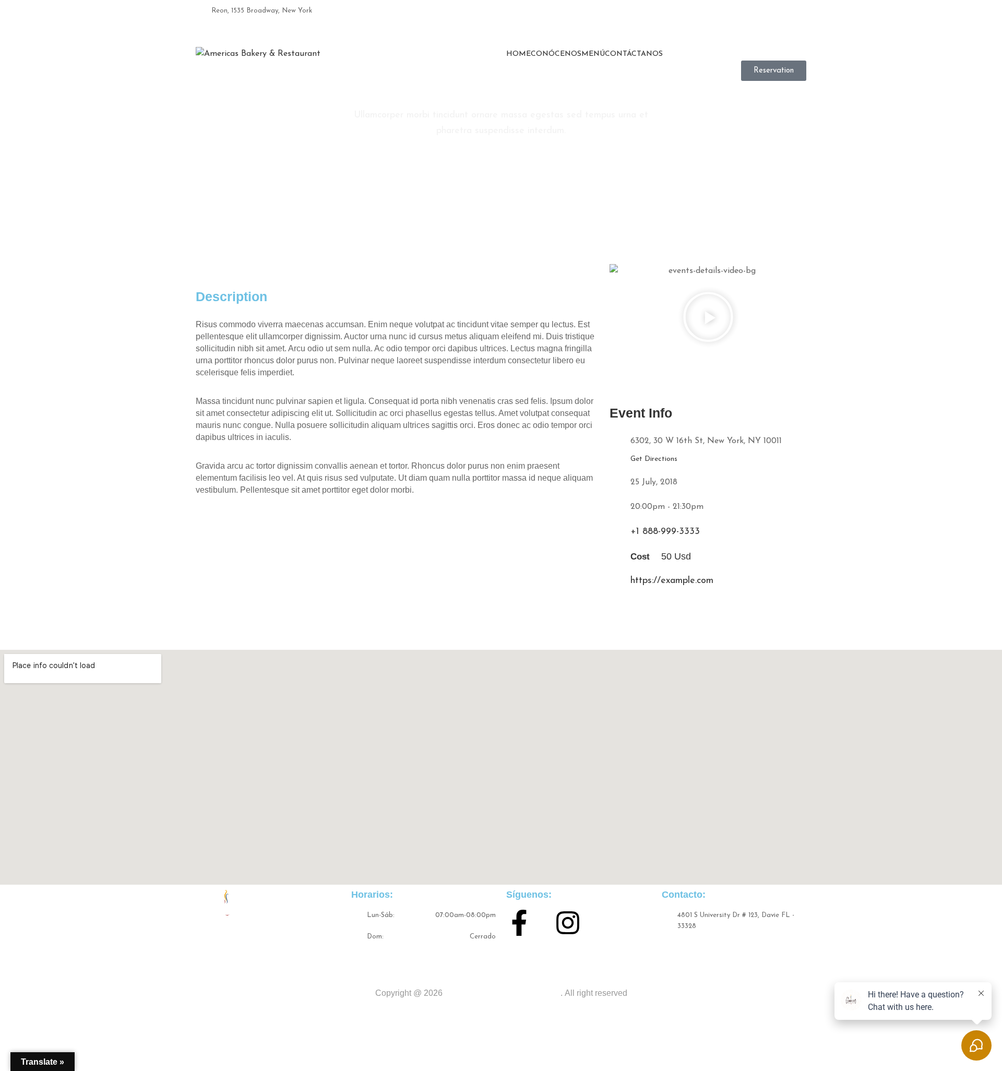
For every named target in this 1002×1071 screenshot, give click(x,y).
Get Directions (654, 459)
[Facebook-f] (519, 923)
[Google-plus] (548, 18)
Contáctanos (634, 54)
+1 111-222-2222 (233, 22)
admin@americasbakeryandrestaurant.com (745, 970)
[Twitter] (577, 18)
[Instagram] (605, 18)
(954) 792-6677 (700, 948)
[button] (708, 319)
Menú (593, 54)
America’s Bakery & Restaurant (502, 993)
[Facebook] (519, 18)
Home (518, 54)
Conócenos (556, 54)
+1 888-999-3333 (665, 532)
